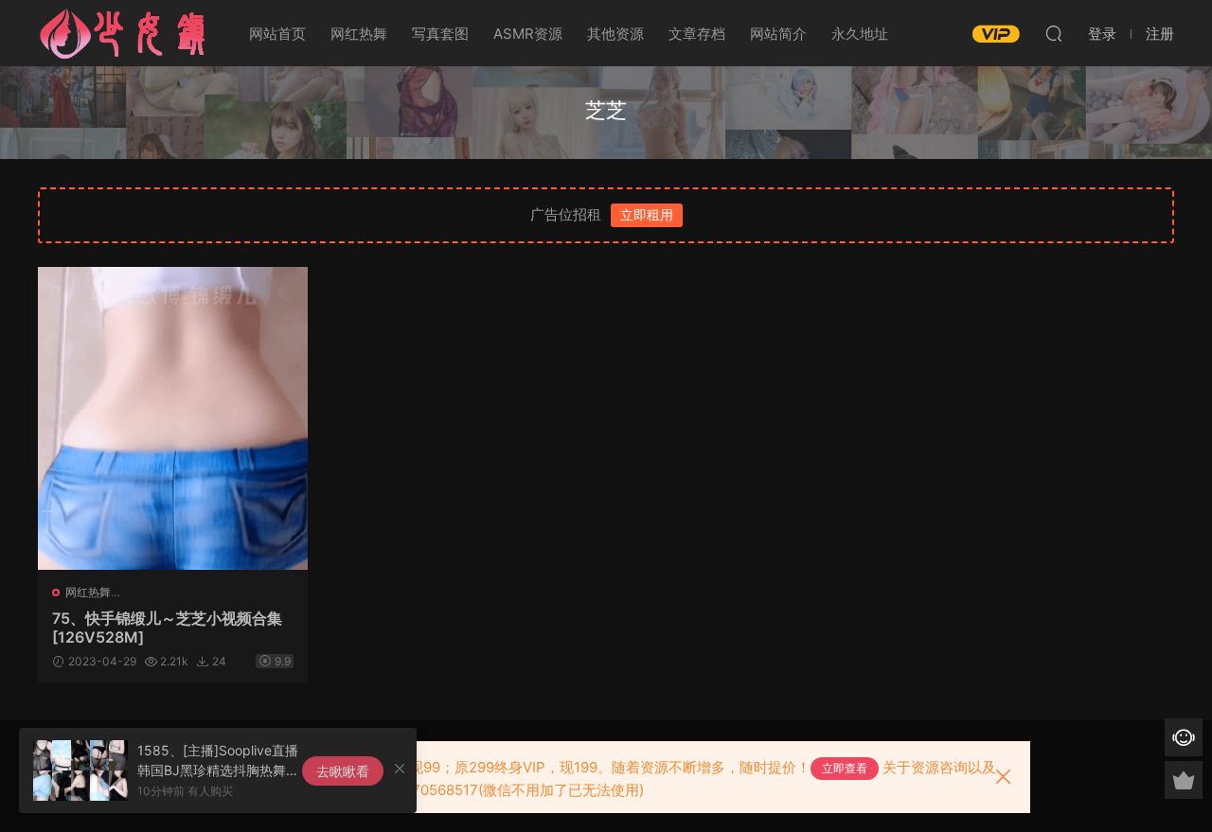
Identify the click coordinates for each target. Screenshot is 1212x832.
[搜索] (1053, 33)
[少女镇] (123, 33)
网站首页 (277, 34)
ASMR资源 (527, 34)
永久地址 (859, 34)
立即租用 (646, 214)
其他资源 (615, 34)
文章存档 (696, 34)
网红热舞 (358, 34)
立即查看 (844, 768)
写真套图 (440, 34)
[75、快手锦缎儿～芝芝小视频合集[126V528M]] (173, 418)
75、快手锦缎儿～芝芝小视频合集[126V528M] (167, 627)
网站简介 (778, 34)
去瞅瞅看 (342, 771)
